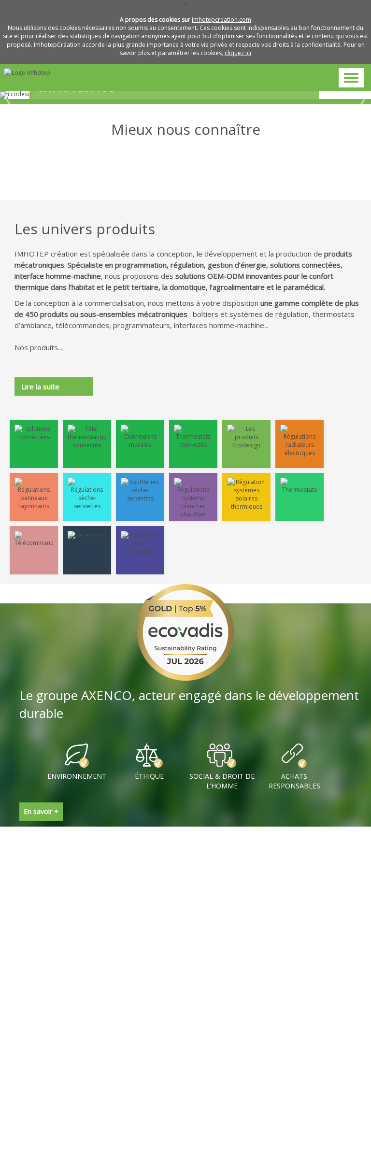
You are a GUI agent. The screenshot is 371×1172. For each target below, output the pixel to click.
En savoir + (41, 811)
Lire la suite (40, 386)
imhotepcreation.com (221, 19)
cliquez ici (238, 53)
